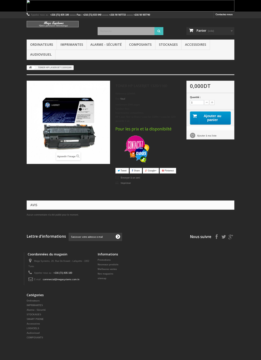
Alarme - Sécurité (106, 44)
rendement (121, 104)
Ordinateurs (41, 44)
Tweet (123, 170)
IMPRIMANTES (71, 44)
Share (136, 170)
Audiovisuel (41, 54)
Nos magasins (105, 273)
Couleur (119, 108)
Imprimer (126, 183)
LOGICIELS (33, 328)
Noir (127, 108)
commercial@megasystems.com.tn (61, 279)
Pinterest (169, 170)
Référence (120, 93)
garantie (119, 121)
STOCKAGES (168, 44)
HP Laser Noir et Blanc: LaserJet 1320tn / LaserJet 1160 (145, 117)
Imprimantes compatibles (129, 112)
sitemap (102, 278)
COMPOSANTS (140, 44)
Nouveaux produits (108, 264)
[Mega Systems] (59, 24)
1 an (127, 121)
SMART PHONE (35, 319)
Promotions (104, 260)
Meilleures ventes (107, 269)
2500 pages (134, 104)
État (117, 98)
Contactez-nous (224, 14)
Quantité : (195, 97)
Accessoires (195, 44)
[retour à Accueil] (30, 67)
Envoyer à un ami (130, 177)
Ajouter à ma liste (206, 135)
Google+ (152, 170)
